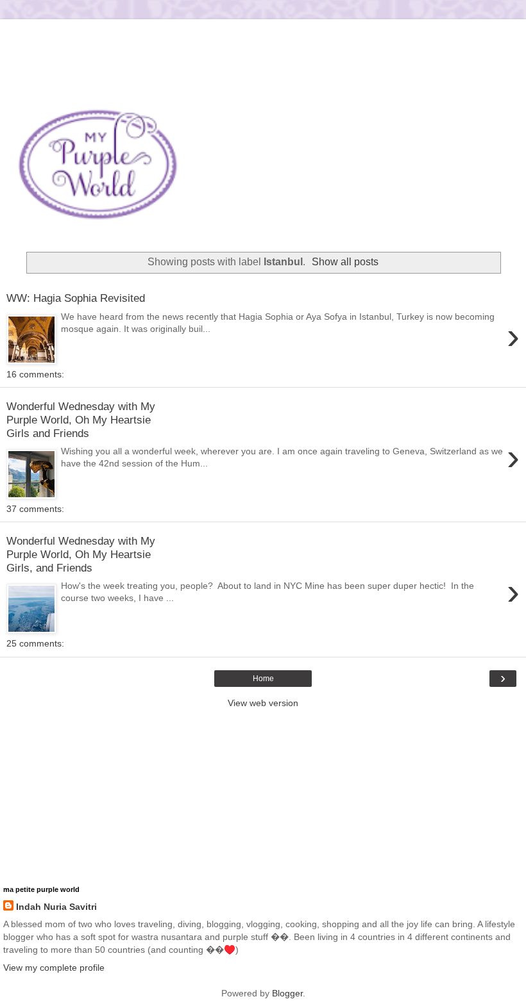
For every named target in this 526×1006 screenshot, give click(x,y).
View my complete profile (54, 967)
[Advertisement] (263, 35)
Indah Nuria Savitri (56, 907)
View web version (263, 703)
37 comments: (35, 509)
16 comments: (35, 374)
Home (263, 678)
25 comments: (35, 643)
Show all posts (345, 261)
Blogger (287, 993)
